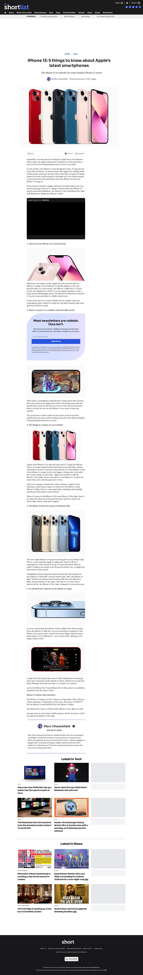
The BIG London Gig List (49, 16)
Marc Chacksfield (61, 79)
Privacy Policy (87, 948)
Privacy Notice (41, 349)
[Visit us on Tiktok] (130, 7)
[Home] (5, 13)
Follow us (70, 153)
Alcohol (81, 13)
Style (58, 13)
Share (31, 153)
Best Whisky (85, 16)
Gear (51, 13)
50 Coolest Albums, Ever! (105, 16)
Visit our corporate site (92, 967)
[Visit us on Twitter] (140, 7)
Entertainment (40, 13)
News (11, 13)
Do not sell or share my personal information (71, 952)
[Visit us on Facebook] (136, 7)
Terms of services (55, 347)
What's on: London (24, 13)
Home (67, 54)
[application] (56, 218)
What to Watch (69, 16)
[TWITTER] (74, 726)
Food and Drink (69, 13)
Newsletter (108, 13)
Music (89, 13)
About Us (43, 948)
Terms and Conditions (74, 948)
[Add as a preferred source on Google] (71, 959)
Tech (75, 54)
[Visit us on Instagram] (126, 7)
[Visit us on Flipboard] (133, 7)
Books (97, 13)
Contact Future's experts (56, 948)
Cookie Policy (98, 948)
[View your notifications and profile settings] (127, 3)
